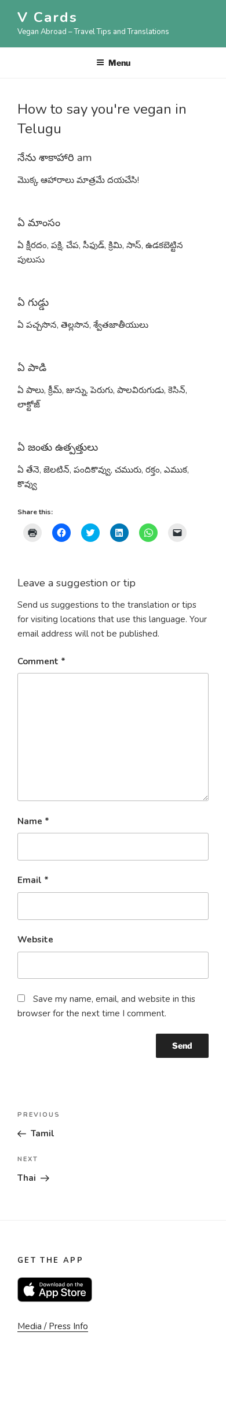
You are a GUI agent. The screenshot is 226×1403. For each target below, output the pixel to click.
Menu (119, 63)
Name (33, 821)
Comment (41, 661)
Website (35, 939)
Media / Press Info (52, 1326)
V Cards (47, 17)
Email (33, 880)
